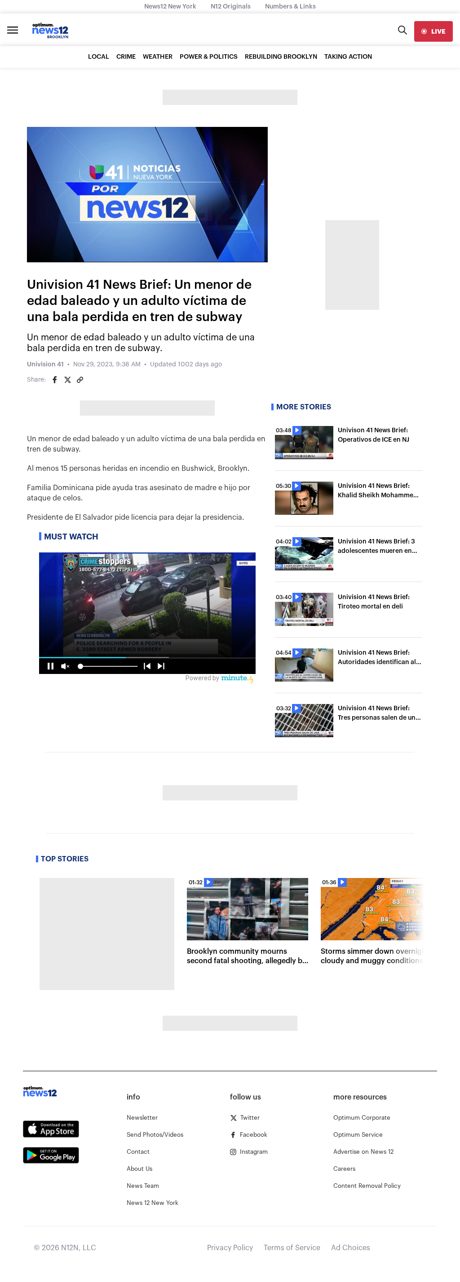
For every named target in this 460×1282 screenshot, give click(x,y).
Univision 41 (45, 364)
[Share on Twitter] (67, 379)
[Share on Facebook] (54, 379)
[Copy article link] (80, 379)
